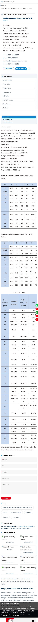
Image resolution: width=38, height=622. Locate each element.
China (5, 512)
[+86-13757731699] (36, 305)
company (16, 517)
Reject (5, 615)
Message (5, 484)
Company (5, 478)
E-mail (4, 472)
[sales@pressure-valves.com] (36, 308)
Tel (3, 466)
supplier (28, 512)
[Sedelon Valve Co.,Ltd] (7, 1)
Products (13, 8)
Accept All (15, 615)
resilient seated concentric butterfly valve (17, 508)
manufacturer (16, 512)
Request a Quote (21, 68)
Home (5, 8)
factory (5, 517)
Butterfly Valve (26, 8)
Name (4, 460)
